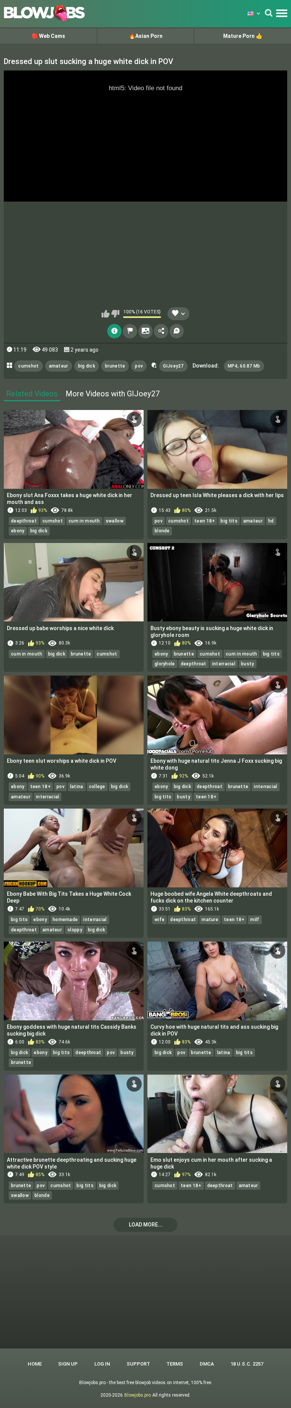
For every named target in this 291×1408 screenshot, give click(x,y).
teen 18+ (204, 521)
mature (210, 919)
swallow (115, 521)
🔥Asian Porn (146, 36)
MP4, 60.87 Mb (244, 366)
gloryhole (165, 663)
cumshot (28, 366)
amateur (58, 366)
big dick (86, 366)
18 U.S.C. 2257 (246, 1364)
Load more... (146, 1225)
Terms (174, 1364)
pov (139, 366)
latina (76, 786)
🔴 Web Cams (48, 36)
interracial (223, 663)
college (97, 786)
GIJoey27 (173, 366)
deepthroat (24, 521)
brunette (115, 366)
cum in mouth (84, 521)
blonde (162, 530)
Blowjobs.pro (137, 1395)
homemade (65, 919)
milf (254, 919)
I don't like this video (115, 314)
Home (35, 1364)
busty (247, 663)
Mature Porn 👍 (242, 36)
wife (159, 919)
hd (271, 521)
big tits (229, 521)
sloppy (74, 929)
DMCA (207, 1364)
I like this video (106, 314)
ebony (18, 530)
